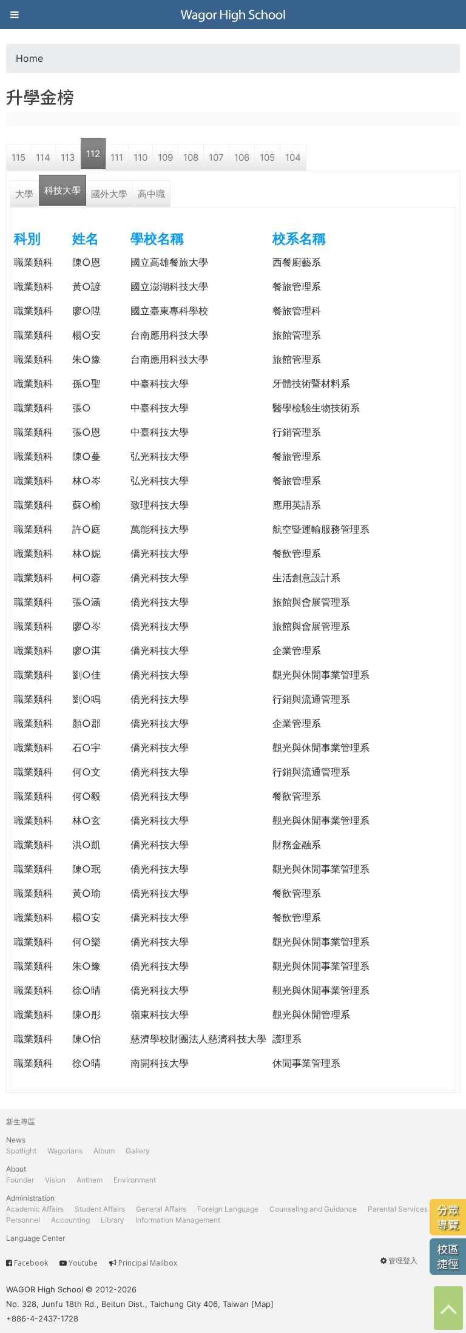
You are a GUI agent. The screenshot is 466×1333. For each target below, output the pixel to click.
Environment (134, 1179)
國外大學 (109, 194)
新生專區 (20, 1121)
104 (293, 157)
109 (165, 157)
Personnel (23, 1219)
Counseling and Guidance (313, 1208)
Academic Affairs (35, 1208)
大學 (24, 194)
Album (104, 1150)
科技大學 (62, 190)
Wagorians (65, 1150)
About (16, 1168)
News (15, 1139)
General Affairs (161, 1208)
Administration (30, 1198)
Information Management (177, 1219)
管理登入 (402, 1260)
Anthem (89, 1179)
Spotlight (21, 1150)
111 (116, 157)
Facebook (31, 1263)
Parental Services (398, 1208)
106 (241, 157)
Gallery (138, 1150)
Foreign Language (227, 1208)
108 (190, 157)
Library (112, 1219)
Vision (55, 1179)
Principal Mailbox (147, 1263)
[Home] (233, 14)
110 (140, 157)
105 (267, 157)
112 (93, 154)
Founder (20, 1179)
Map (262, 1304)
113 (68, 157)
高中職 (151, 194)
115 (18, 157)
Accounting (70, 1219)
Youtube (83, 1263)
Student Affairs (100, 1208)
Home (29, 58)
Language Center (35, 1238)
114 (43, 157)
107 (216, 157)
